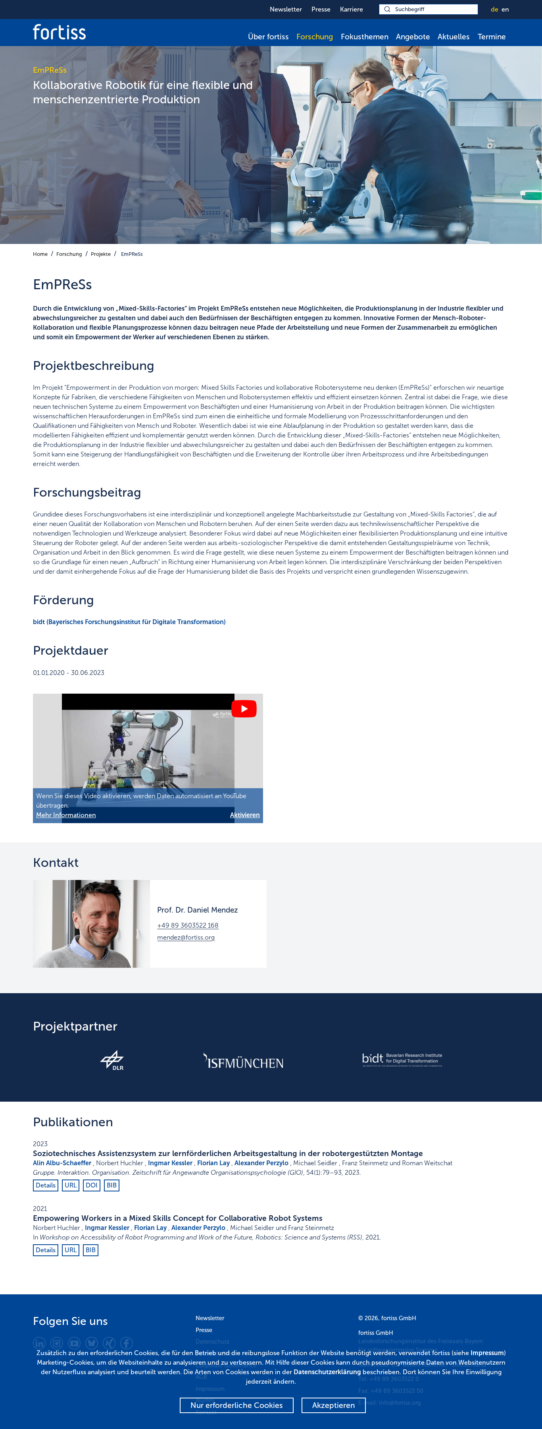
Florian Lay (213, 1163)
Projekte (101, 254)
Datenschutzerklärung (327, 1372)
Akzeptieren (333, 1405)
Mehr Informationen (66, 815)
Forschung (314, 36)
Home (40, 254)
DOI (92, 1185)
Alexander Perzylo (261, 1163)
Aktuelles (454, 36)
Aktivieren (245, 815)
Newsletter (286, 9)
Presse (321, 9)
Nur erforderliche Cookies (236, 1405)
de (494, 9)
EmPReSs (132, 254)
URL (71, 1185)
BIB (112, 1185)
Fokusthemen (364, 36)
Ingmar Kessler (170, 1163)
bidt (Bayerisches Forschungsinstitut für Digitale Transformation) (129, 622)
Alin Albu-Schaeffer (62, 1163)
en (505, 9)
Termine (492, 36)
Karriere (351, 9)
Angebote (413, 36)
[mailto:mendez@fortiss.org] (91, 924)
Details (46, 1185)
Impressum (487, 1353)
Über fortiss (268, 36)
